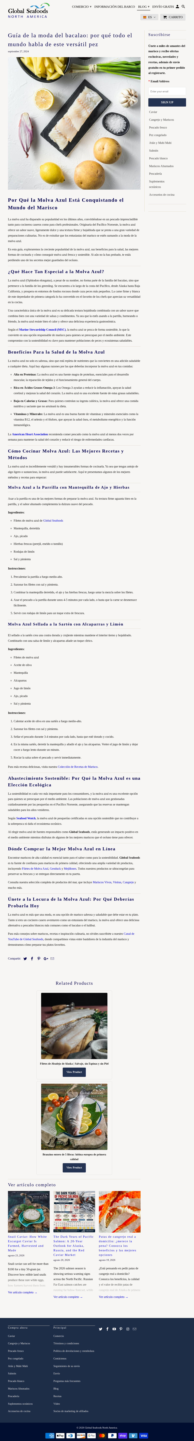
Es (150, 17)
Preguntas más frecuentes (66, 1381)
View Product (74, 1072)
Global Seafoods (53, 520)
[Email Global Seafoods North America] (135, 1329)
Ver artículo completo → (22, 1292)
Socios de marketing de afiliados (70, 1411)
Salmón (153, 150)
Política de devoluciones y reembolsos (73, 1351)
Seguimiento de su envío (66, 1366)
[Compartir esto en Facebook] (31, 959)
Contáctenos (59, 1358)
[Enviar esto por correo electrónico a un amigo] (52, 959)
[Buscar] (183, 7)
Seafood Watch (26, 818)
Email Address (160, 81)
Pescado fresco (158, 127)
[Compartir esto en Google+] (45, 959)
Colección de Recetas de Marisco (78, 766)
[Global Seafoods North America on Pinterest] (121, 1329)
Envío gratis (163, 7)
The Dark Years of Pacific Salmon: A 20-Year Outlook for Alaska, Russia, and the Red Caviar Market (73, 1245)
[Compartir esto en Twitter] (25, 959)
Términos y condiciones (66, 1343)
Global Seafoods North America (101, 1427)
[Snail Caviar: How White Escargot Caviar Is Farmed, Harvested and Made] (29, 1212)
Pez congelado (158, 135)
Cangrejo (128, 882)
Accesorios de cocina (161, 194)
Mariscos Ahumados (161, 166)
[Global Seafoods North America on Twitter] (101, 1329)
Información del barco (114, 7)
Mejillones (70, 868)
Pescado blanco (158, 158)
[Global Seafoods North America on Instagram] (128, 1329)
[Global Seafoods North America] (29, 11)
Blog (143, 7)
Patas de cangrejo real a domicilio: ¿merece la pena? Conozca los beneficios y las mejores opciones (117, 1245)
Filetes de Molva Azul (35, 868)
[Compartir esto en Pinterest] (38, 959)
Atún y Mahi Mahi (160, 142)
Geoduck (55, 868)
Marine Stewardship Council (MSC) (42, 329)
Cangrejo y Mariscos (161, 119)
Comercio (82, 7)
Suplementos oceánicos (156, 184)
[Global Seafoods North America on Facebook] (108, 1329)
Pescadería (155, 173)
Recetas (57, 1396)
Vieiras (117, 882)
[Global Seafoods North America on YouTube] (115, 1329)
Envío (56, 1373)
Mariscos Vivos (102, 882)
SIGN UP (167, 102)
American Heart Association (30, 434)
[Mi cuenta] (178, 7)
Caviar (153, 112)
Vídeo (56, 1403)
